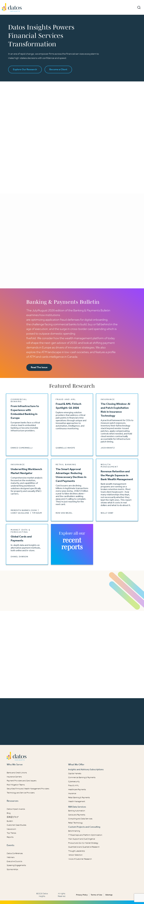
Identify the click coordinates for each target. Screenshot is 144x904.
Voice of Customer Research (80, 859)
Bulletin (10, 821)
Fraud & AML (73, 785)
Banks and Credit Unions (17, 772)
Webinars (10, 857)
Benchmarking (74, 831)
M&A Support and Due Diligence (81, 839)
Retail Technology (75, 823)
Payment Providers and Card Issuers (21, 780)
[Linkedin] (70, 880)
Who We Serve (15, 764)
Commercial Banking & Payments (81, 777)
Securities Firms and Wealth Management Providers (28, 788)
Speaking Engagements (16, 865)
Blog (8, 813)
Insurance (72, 793)
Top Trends (11, 833)
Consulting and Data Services (80, 819)
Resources (12, 800)
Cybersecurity (74, 781)
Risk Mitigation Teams (16, 785)
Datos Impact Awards (16, 809)
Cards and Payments (76, 815)
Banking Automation (76, 811)
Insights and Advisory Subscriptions (86, 769)
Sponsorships (12, 869)
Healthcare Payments (77, 789)
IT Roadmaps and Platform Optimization (85, 835)
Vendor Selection (75, 855)
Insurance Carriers (14, 777)
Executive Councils (14, 861)
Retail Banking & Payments (79, 797)
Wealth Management (76, 801)
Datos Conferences (15, 853)
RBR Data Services (77, 806)
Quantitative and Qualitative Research (83, 847)
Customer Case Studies (16, 825)
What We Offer (76, 764)
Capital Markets (74, 773)
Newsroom (11, 829)
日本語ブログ (13, 817)
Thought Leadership (76, 851)
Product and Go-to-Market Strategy (83, 843)
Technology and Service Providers (20, 793)
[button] (139, 7)
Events (10, 845)
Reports (10, 837)
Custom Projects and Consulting (84, 827)
